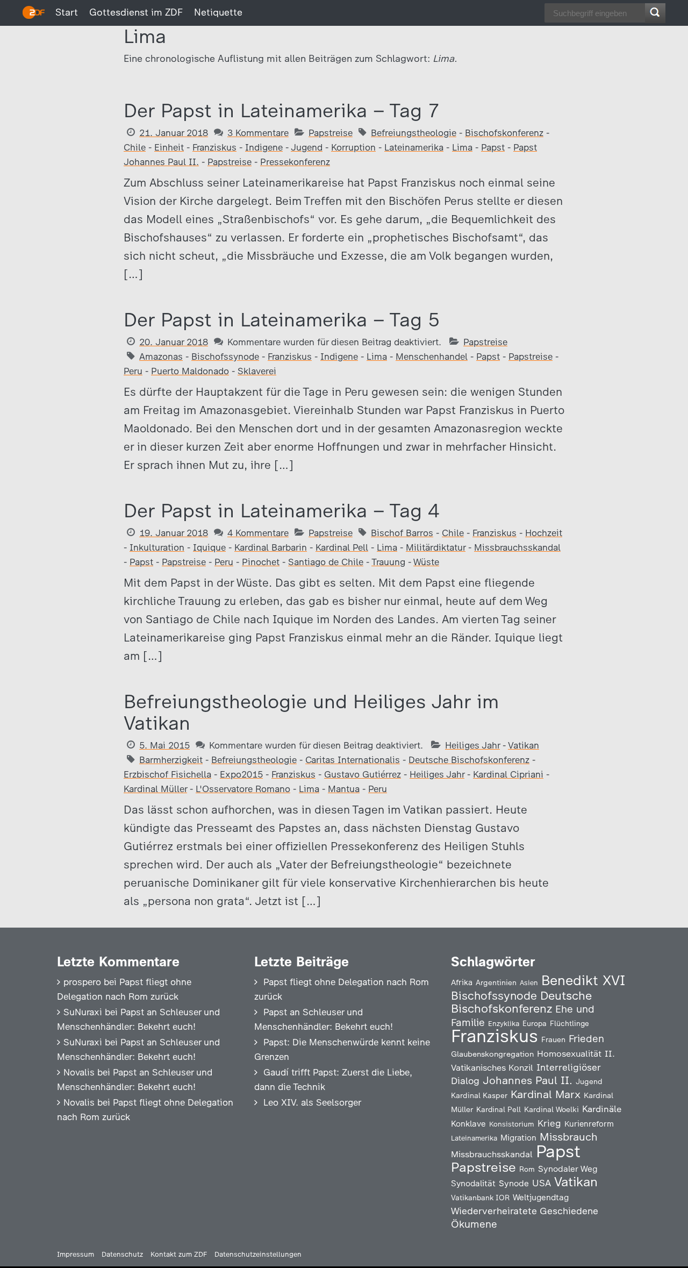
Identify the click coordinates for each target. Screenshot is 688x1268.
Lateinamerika (413, 147)
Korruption (353, 147)
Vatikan (523, 745)
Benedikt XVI (583, 980)
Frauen (553, 1039)
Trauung (388, 562)
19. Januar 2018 (173, 533)
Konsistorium (511, 1124)
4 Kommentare (258, 533)
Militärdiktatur (435, 547)
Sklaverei (257, 371)
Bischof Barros (402, 533)
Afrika (461, 982)
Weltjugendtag (541, 1197)
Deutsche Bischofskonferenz (468, 759)
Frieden (586, 1038)
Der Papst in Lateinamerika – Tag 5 (282, 319)
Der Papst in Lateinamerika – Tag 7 (282, 110)
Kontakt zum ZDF (178, 1254)
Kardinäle (601, 1108)
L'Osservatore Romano (243, 788)
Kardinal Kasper (479, 1095)
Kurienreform (589, 1124)
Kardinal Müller (155, 788)
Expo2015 (241, 774)
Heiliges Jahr (472, 745)
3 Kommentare (258, 132)
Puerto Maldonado (190, 371)
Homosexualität (569, 1053)
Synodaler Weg (568, 1169)
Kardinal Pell (342, 547)
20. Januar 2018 (173, 342)
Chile (135, 147)
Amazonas (161, 356)
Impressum (75, 1254)
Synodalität (473, 1183)
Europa (534, 1023)
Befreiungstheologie (413, 132)
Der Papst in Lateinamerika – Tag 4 (282, 510)
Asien (529, 983)
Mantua (344, 788)
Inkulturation (157, 547)
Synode (514, 1183)
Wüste (426, 562)
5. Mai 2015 (164, 745)
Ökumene (474, 1224)
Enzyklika (503, 1023)
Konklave (468, 1124)
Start (66, 12)
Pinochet (261, 562)
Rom (527, 1169)
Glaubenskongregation (492, 1054)
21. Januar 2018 (173, 132)
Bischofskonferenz (504, 132)
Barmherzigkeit (171, 759)
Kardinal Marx (545, 1094)
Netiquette (218, 12)
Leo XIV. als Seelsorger (312, 1102)
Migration (518, 1138)
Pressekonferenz (295, 161)
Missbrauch (569, 1136)
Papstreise (331, 132)
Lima (462, 147)
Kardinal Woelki (551, 1109)
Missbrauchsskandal (517, 547)
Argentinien (496, 982)
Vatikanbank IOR (480, 1197)
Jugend (306, 147)
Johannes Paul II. (527, 1080)
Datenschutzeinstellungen (258, 1254)
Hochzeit (543, 533)
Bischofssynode (225, 356)
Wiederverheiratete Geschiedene (524, 1210)
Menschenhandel (432, 356)
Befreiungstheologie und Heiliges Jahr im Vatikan (311, 712)
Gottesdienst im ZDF (136, 12)
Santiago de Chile (325, 562)
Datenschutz (122, 1254)
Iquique (209, 547)
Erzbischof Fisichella (167, 774)
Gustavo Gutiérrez (362, 774)
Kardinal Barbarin (270, 547)
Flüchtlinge (569, 1023)
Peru (133, 371)
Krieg (549, 1123)
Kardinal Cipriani (508, 774)
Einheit (169, 147)
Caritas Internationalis (352, 759)
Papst (493, 147)
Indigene (264, 147)
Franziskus (214, 147)
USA (541, 1182)
